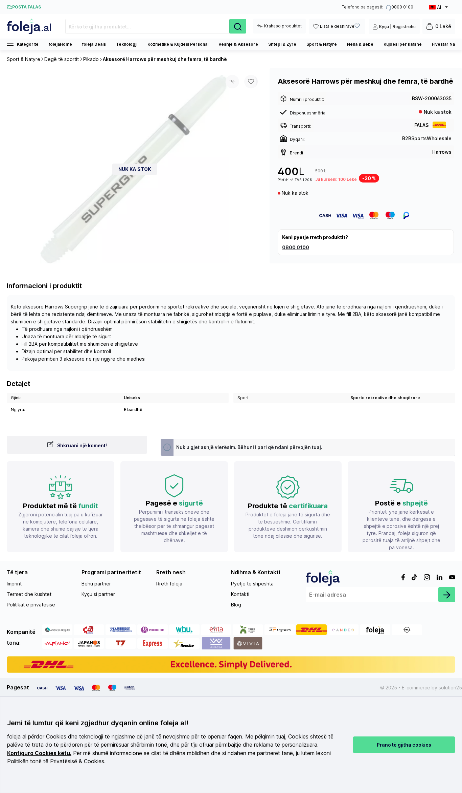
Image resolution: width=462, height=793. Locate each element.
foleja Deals (94, 44)
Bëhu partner (96, 583)
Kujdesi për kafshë (403, 44)
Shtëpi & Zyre (282, 44)
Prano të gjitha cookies (404, 745)
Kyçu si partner (98, 594)
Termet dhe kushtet (29, 594)
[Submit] (446, 594)
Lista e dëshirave (337, 26)
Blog (236, 604)
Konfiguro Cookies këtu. (39, 753)
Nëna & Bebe (360, 44)
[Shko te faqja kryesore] (29, 26)
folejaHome (60, 44)
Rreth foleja (169, 583)
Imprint (14, 583)
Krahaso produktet (283, 25)
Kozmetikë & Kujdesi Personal (177, 44)
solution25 (450, 687)
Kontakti (240, 594)
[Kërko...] (237, 26)
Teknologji (126, 44)
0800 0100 (295, 247)
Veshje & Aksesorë (238, 44)
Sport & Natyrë (321, 44)
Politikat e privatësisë (31, 604)
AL (439, 7)
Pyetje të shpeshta (252, 583)
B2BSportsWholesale (427, 138)
